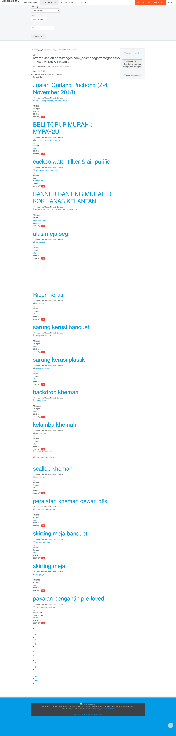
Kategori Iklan (30, 2)
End (36, 685)
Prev (36, 630)
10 (36, 676)
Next (36, 680)
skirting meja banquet (60, 533)
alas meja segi (51, 233)
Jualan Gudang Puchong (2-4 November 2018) (70, 88)
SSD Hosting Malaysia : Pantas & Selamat (100, 709)
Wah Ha (36, 111)
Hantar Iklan (67, 2)
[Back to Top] (170, 725)
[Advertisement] (73, 274)
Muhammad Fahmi (39, 220)
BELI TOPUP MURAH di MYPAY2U (64, 127)
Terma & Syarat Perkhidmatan (83, 715)
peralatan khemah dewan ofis (70, 501)
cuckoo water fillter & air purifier (72, 161)
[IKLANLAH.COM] (10, 2)
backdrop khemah (55, 392)
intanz (35, 253)
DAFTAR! (140, 2)
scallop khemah (53, 468)
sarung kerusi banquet (61, 327)
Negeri (33, 15)
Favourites (84, 2)
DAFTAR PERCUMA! (156, 2)
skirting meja (49, 565)
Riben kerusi (48, 294)
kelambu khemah (54, 424)
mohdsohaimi (38, 181)
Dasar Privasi (98, 715)
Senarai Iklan (49, 2)
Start (36, 625)
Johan (35, 148)
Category (34, 6)
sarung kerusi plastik (59, 359)
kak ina (35, 617)
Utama (33, 50)
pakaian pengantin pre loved (68, 598)
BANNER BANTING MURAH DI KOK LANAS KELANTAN (73, 197)
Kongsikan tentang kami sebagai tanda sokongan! (132, 65)
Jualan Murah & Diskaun (68, 50)
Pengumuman (47, 50)
